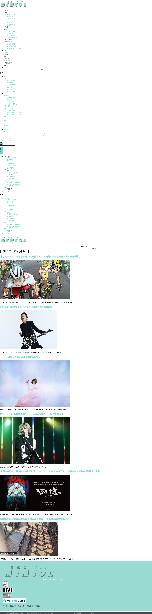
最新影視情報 (11, 44)
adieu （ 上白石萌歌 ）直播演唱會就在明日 (20, 357)
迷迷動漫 (6, 170)
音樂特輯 (10, 23)
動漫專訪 (10, 33)
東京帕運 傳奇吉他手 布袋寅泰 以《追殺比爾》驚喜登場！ (27, 307)
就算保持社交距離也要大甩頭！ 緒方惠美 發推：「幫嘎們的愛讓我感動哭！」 (36, 519)
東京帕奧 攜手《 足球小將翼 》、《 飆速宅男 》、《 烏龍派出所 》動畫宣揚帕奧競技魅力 (40, 256)
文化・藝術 (7, 191)
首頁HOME (43, 68)
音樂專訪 (10, 16)
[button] (42, 73)
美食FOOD (6, 55)
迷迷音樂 (6, 156)
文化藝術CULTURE (7, 60)
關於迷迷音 (37, 606)
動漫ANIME (6, 28)
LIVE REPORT (11, 18)
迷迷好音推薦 (11, 25)
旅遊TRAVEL (6, 51)
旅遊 (5, 187)
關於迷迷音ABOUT (8, 64)
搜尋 (82, 246)
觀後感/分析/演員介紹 (14, 48)
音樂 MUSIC (6, 11)
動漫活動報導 (11, 35)
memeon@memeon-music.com (63, 613)
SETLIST (10, 21)
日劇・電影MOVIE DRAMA (8, 41)
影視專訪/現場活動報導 (14, 46)
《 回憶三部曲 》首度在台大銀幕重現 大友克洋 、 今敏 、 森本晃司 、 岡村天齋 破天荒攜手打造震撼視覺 (50, 471)
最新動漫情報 (11, 31)
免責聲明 (5, 606)
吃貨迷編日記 (8, 189)
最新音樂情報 (11, 14)
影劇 (5, 180)
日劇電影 (28, 606)
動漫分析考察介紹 (12, 38)
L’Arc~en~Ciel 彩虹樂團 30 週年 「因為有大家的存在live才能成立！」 (33, 414)
